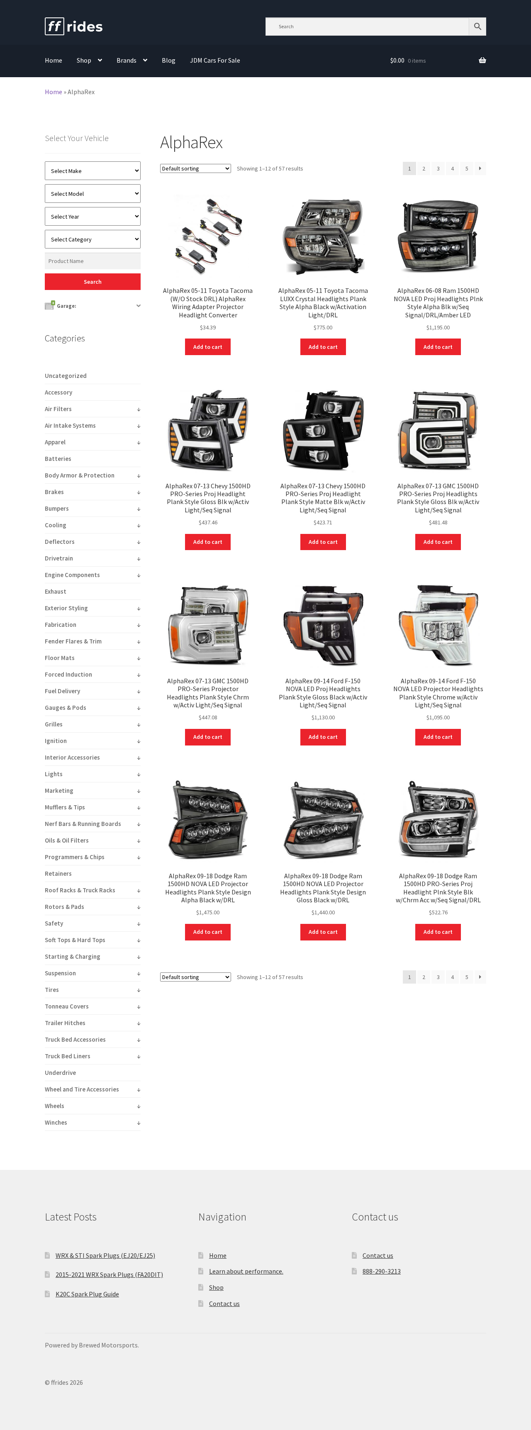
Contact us (224, 1303)
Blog (168, 60)
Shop (84, 60)
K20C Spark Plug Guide (87, 1294)
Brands (126, 60)
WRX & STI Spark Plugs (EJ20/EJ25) (105, 1255)
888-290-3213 (382, 1271)
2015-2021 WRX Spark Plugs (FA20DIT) (109, 1274)
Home (53, 60)
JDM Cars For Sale (215, 60)
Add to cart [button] (207, 347)
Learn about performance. (246, 1271)
